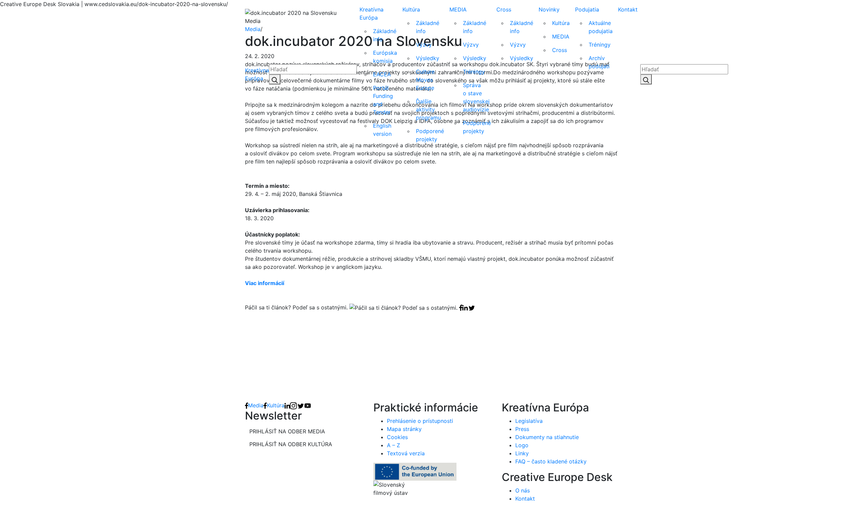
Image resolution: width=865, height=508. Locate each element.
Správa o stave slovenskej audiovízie (476, 97)
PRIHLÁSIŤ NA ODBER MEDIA (287, 431)
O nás (522, 490)
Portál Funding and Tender (383, 100)
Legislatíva (529, 420)
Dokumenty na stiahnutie (547, 437)
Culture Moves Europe (425, 79)
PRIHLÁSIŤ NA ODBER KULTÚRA (290, 444)
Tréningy (474, 71)
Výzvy (424, 44)
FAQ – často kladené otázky (551, 461)
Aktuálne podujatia (601, 27)
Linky (522, 453)
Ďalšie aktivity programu (428, 109)
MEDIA (458, 9)
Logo (521, 445)
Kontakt (628, 9)
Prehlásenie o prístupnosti (420, 420)
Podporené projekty (430, 135)
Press (522, 429)
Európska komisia (385, 56)
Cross (503, 9)
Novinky (549, 9)
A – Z (393, 445)
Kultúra (411, 9)
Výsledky (427, 58)
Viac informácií (264, 283)
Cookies (397, 437)
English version (382, 129)
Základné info (384, 35)
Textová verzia (406, 453)
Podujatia (587, 9)
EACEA (382, 74)
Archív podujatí (599, 62)
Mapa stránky (404, 429)
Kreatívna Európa (257, 74)
